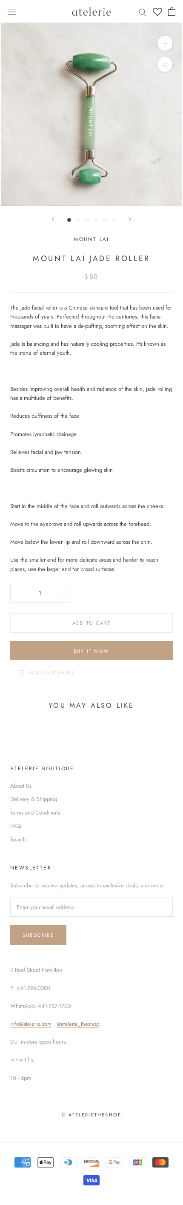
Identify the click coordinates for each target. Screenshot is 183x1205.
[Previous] (53, 219)
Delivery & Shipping (33, 799)
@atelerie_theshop (78, 1024)
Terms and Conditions (35, 813)
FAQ (15, 826)
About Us (20, 786)
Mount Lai (91, 239)
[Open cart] (171, 11)
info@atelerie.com (30, 1024)
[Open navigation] (12, 11)
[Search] (142, 11)
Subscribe (38, 935)
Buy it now (91, 651)
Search (18, 839)
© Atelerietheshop (91, 1114)
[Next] (130, 219)
